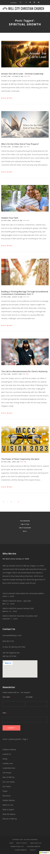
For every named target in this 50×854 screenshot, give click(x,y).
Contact (33, 850)
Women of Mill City (10, 819)
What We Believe (9, 814)
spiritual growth (15, 739)
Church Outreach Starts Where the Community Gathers (23, 593)
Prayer (5, 791)
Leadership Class (9, 768)
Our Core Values (9, 782)
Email (5, 713)
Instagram (25, 528)
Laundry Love (8, 763)
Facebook (25, 521)
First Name (7, 697)
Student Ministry (9, 800)
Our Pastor (7, 786)
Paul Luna (6, 76)
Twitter (25, 524)
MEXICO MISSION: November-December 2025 (20, 616)
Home (5, 739)
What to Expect (8, 809)
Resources (7, 796)
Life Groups (7, 772)
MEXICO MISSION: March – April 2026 (17, 601)
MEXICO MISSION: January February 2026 (18, 608)
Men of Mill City (8, 777)
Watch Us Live (8, 805)
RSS (25, 531)
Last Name (29, 697)
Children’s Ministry (9, 749)
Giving (5, 759)
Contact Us (7, 754)
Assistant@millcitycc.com (12, 635)
